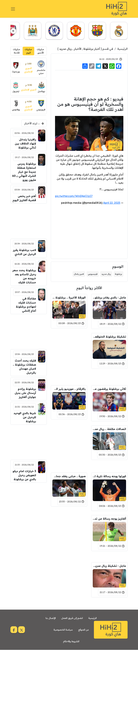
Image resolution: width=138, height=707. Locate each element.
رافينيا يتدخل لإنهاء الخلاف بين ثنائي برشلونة (25, 143)
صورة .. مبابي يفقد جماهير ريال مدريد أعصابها (69, 476)
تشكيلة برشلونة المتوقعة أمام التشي (109, 336)
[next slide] (13, 31)
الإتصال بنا (51, 618)
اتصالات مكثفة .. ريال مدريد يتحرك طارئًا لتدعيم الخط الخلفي (109, 429)
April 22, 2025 (111, 202)
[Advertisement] (89, 82)
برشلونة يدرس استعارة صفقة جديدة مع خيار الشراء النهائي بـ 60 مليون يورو (24, 172)
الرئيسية (122, 48)
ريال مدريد (65, 48)
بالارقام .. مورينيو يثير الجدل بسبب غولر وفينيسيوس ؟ (69, 388)
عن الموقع (83, 629)
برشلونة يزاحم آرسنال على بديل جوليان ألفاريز (25, 393)
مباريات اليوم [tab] (28, 51)
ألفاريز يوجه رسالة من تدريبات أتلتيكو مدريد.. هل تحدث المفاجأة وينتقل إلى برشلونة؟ (109, 518)
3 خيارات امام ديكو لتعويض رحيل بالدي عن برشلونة (24, 475)
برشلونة (118, 274)
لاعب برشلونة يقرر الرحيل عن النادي (24, 252)
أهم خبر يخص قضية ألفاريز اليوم (24, 198)
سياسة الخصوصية (63, 629)
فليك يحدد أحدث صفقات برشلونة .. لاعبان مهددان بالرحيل (24, 366)
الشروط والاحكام (71, 641)
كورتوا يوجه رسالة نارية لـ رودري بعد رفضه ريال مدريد (109, 476)
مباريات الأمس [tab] (40, 51)
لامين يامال (79, 274)
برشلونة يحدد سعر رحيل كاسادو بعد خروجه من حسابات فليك (24, 276)
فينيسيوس (92, 274)
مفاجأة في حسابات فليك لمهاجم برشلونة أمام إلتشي (26, 304)
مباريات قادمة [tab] (16, 51)
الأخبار (77, 48)
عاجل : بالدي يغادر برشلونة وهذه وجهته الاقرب (109, 297)
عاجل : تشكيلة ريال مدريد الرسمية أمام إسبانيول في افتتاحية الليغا (109, 565)
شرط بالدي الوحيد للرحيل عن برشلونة (25, 417)
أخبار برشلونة (91, 48)
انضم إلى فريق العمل (72, 618)
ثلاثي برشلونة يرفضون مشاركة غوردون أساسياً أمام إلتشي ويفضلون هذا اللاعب (109, 388)
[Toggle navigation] (12, 8)
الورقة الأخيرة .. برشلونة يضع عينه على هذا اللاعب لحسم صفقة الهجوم (69, 297)
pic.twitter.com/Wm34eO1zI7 (74, 196)
